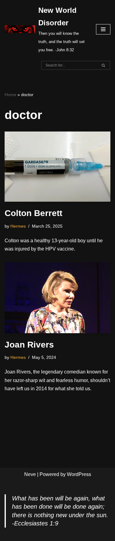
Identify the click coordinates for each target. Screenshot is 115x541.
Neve (30, 474)
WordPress (79, 474)
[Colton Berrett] (57, 167)
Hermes (18, 226)
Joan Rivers (29, 344)
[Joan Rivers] (57, 297)
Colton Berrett (33, 213)
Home (10, 94)
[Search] (103, 65)
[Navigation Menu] (103, 29)
